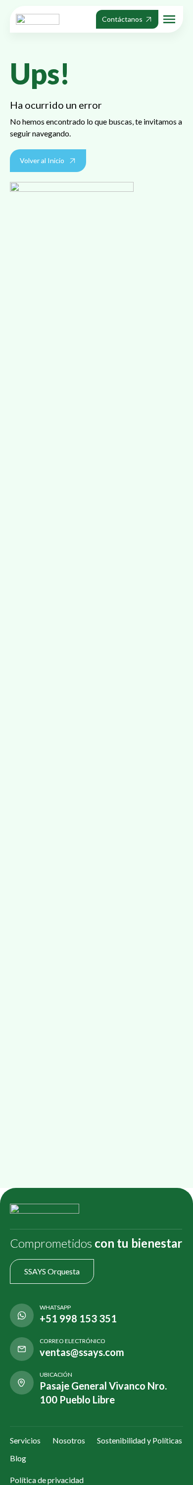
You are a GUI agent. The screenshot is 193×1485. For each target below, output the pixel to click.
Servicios (25, 1440)
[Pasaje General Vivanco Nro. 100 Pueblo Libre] (22, 1383)
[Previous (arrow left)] (17, 742)
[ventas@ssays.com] (22, 1349)
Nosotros (68, 1440)
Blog (18, 1458)
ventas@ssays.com (82, 1352)
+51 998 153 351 (78, 1318)
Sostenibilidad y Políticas (139, 1440)
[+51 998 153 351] (22, 1315)
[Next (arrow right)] (175, 742)
